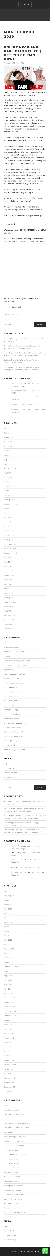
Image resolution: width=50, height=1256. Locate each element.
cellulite (7, 656)
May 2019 (7, 522)
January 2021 (9, 500)
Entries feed (9, 768)
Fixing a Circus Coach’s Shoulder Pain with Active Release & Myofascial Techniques (23, 347)
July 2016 (7, 611)
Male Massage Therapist (14, 678)
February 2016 (9, 615)
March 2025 (8, 428)
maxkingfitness (17, 383)
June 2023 (8, 455)
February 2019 (9, 535)
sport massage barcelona (14, 750)
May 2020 (8, 513)
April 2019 (7, 526)
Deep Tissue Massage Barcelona (17, 661)
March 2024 (8, 451)
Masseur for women (12, 719)
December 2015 (10, 624)
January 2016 (9, 620)
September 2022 (11, 468)
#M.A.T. (6, 643)
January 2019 (9, 540)
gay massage (9, 670)
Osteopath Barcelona (12, 727)
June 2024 (8, 442)
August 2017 (8, 580)
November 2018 (10, 549)
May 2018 (7, 566)
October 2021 (9, 486)
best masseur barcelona (14, 652)
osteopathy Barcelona (13, 736)
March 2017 (8, 593)
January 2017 (9, 598)
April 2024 (8, 446)
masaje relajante (11, 696)
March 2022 (8, 482)
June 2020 (8, 509)
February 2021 (9, 495)
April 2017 (7, 589)
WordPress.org (10, 777)
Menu (26, 4)
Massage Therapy (11, 710)
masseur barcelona (12, 714)
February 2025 (10, 433)
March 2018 (8, 571)
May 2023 (8, 460)
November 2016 (10, 602)
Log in (6, 764)
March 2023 (9, 464)
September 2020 (11, 504)
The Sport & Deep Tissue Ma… (29, 405)
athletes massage (11, 647)
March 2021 (8, 491)
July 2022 (7, 473)
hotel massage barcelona (14, 674)
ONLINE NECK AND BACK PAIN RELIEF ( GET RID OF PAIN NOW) (22, 53)
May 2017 (7, 584)
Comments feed (10, 773)
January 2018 (9, 575)
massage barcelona (12, 705)
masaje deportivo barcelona (15, 692)
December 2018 (10, 544)
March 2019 (8, 531)
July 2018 (7, 558)
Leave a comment (11, 315)
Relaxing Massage (11, 741)
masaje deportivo (11, 687)
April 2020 (8, 517)
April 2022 (8, 477)
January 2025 (9, 437)
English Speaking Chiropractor (16, 665)
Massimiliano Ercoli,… (19, 410)
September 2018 (10, 553)
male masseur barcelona (14, 683)
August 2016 (8, 606)
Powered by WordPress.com (25, 1251)
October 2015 (9, 629)
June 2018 (8, 562)
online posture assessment (15, 723)
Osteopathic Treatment (13, 732)
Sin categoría (9, 745)
